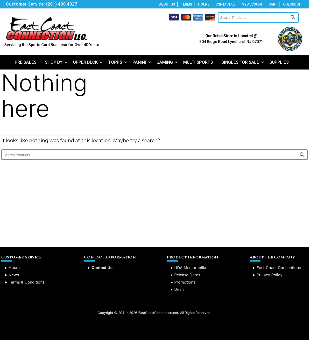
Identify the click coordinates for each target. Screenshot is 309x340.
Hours (204, 4)
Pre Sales (25, 62)
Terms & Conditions (26, 282)
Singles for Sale (240, 62)
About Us (167, 4)
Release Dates (187, 274)
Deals (179, 289)
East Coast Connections (279, 267)
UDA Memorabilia (190, 267)
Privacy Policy (269, 274)
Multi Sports (198, 62)
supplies (279, 62)
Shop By (54, 62)
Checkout (292, 4)
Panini (139, 62)
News (14, 274)
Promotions (184, 282)
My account (252, 4)
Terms (186, 4)
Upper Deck (85, 62)
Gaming (164, 62)
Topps (115, 62)
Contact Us (226, 4)
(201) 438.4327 (61, 4)
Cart (273, 4)
